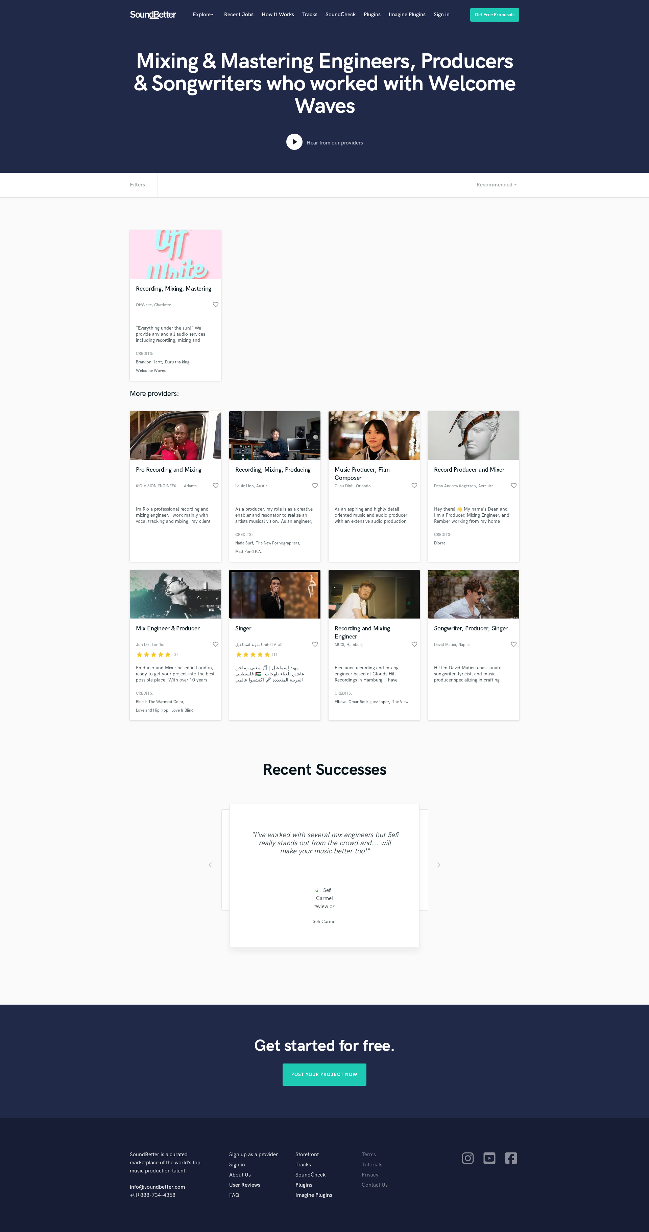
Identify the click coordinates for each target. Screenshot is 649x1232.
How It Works (278, 15)
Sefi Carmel (325, 921)
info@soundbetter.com (157, 1187)
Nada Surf (244, 543)
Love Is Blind (182, 710)
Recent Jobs (239, 15)
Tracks (309, 15)
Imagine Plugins (407, 15)
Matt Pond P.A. (248, 551)
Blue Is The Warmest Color (159, 701)
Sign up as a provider (253, 1154)
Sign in (442, 15)
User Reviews (244, 1185)
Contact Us (375, 1185)
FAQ (234, 1195)
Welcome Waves (151, 370)
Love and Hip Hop (152, 710)
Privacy (370, 1175)
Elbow (340, 701)
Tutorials (372, 1165)
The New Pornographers (277, 543)
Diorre (440, 543)
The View (400, 701)
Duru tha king (177, 362)
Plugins (372, 15)
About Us (240, 1175)
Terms (369, 1154)
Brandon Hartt (149, 362)
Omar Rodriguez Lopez (368, 701)
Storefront (307, 1154)
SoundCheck (341, 15)
